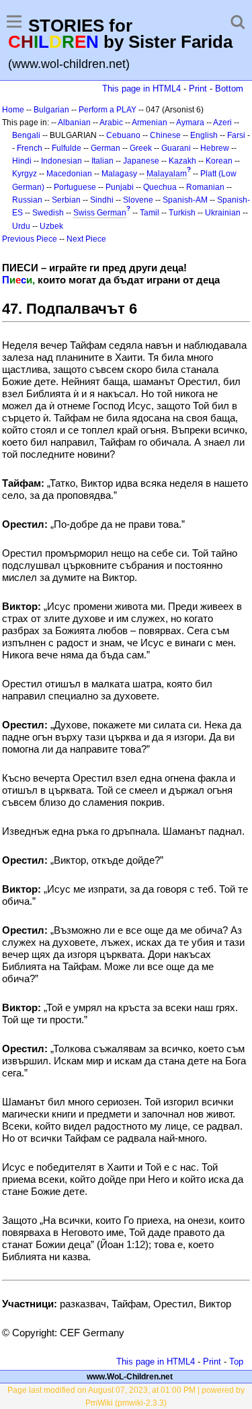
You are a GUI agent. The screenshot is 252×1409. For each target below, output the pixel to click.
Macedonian (69, 173)
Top (236, 1361)
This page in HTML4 (141, 88)
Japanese (141, 161)
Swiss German (99, 212)
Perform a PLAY (107, 109)
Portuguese (75, 187)
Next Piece (86, 239)
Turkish (182, 212)
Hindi (22, 161)
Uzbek (51, 226)
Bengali (26, 135)
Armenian (149, 122)
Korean (219, 161)
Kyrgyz (24, 173)
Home (13, 109)
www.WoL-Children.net (130, 1376)
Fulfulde (66, 148)
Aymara (190, 122)
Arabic (111, 122)
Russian (27, 200)
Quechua (160, 187)
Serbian (66, 200)
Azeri (222, 122)
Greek (141, 148)
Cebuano (123, 135)
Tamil (149, 212)
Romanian (205, 187)
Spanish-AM (185, 200)
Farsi (236, 135)
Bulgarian (51, 109)
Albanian (74, 122)
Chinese (165, 135)
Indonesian (61, 161)
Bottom (229, 88)
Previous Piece (29, 239)
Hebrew (214, 148)
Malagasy (119, 173)
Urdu (21, 226)
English (204, 135)
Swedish (48, 212)
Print (198, 88)
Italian (102, 161)
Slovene (138, 200)
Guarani (176, 148)
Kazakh (182, 161)
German (105, 148)
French (29, 148)
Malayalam (166, 173)
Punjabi (120, 187)
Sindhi (102, 200)
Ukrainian (223, 212)
